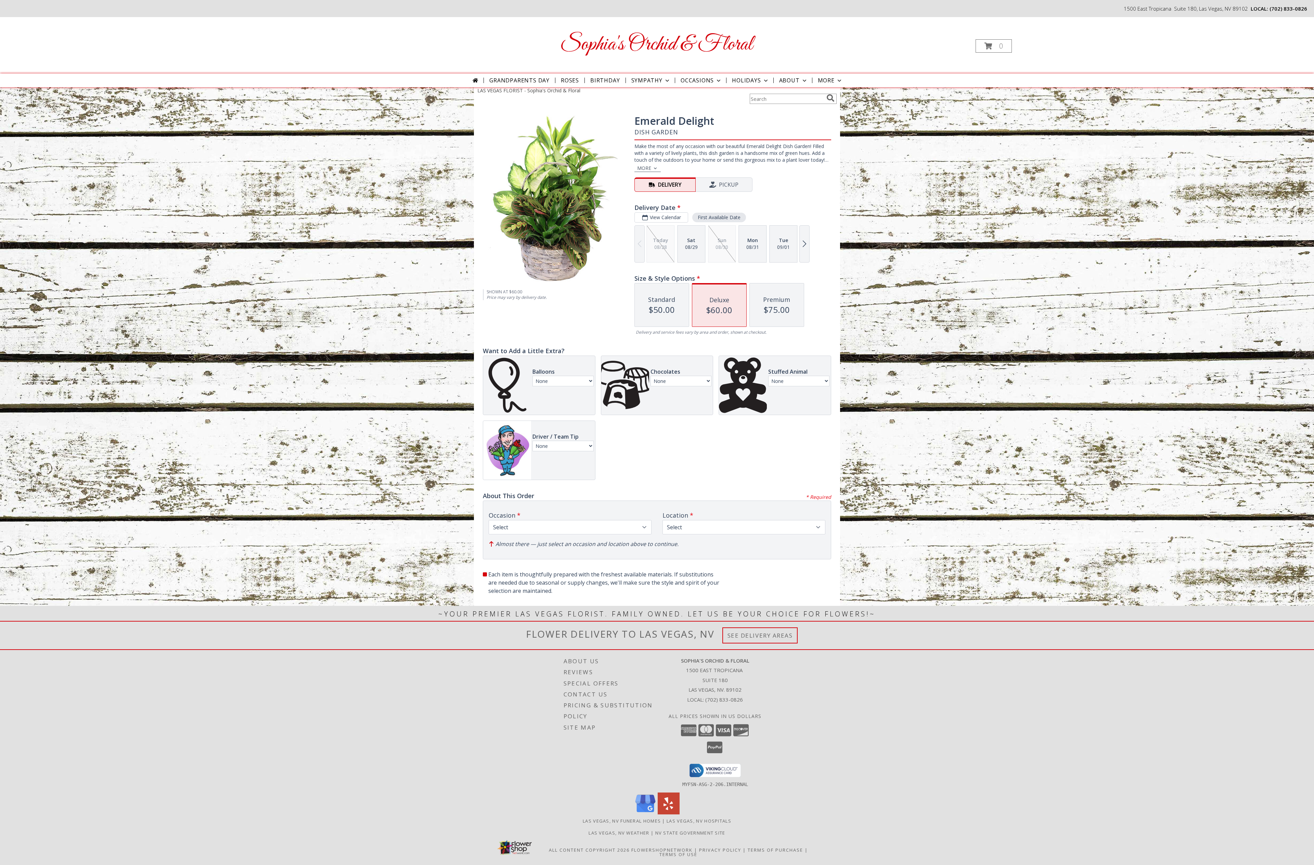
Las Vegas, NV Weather (619, 833)
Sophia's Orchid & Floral (656, 44)
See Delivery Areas (760, 635)
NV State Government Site (690, 833)
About (789, 80)
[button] (994, 46)
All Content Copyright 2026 (589, 850)
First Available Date (719, 217)
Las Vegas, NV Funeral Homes (622, 821)
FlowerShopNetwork (662, 850)
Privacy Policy (720, 850)
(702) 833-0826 (1288, 8)
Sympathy (646, 80)
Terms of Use (678, 854)
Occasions (697, 80)
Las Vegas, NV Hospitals (699, 821)
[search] (830, 98)
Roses (570, 80)
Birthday (605, 80)
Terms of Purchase (775, 850)
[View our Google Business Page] (645, 812)
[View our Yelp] (669, 812)
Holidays (746, 80)
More (826, 80)
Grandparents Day (519, 80)
